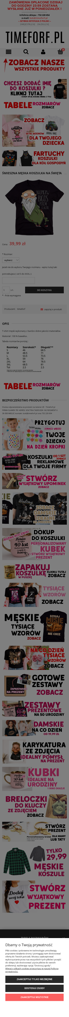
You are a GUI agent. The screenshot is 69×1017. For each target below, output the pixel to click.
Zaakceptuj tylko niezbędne (34, 979)
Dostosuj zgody (34, 988)
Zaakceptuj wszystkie (35, 997)
